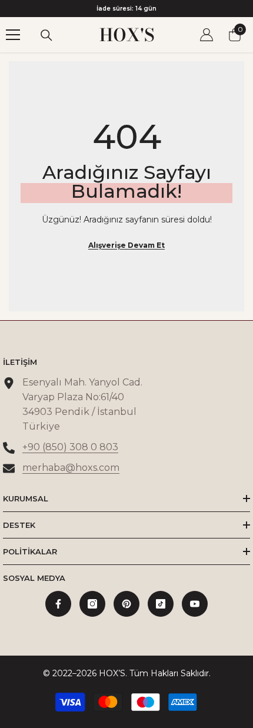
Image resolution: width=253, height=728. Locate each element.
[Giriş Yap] (206, 34)
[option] (126, 8)
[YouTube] (195, 604)
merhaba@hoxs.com (70, 467)
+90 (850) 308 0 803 (70, 447)
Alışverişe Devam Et (126, 245)
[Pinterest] (126, 604)
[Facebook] (58, 604)
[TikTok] (161, 604)
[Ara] (46, 35)
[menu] (13, 35)
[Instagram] (92, 604)
